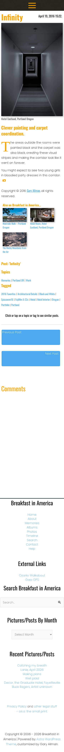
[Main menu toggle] (32, 5)
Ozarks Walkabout (32, 575)
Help (32, 548)
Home (32, 514)
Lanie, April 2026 (32, 670)
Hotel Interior (43, 299)
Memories (5, 280)
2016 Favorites (8, 294)
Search (32, 540)
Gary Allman (33, 190)
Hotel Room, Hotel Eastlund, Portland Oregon (42, 225)
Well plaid (32, 678)
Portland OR (18, 280)
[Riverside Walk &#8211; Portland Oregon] (15, 215)
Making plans (32, 674)
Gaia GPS (32, 579)
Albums (32, 527)
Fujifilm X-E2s (21, 299)
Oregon (55, 299)
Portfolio (5, 305)
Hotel (32, 299)
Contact (32, 544)
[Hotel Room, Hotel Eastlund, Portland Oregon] (42, 215)
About (32, 519)
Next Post (51, 353)
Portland (15, 305)
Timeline (32, 536)
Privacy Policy (16, 706)
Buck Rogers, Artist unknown (32, 687)
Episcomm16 (7, 299)
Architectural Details (27, 294)
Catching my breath (32, 665)
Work (28, 280)
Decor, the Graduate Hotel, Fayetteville (32, 683)
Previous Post (11, 332)
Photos (32, 531)
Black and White (47, 294)
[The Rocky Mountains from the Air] (15, 239)
